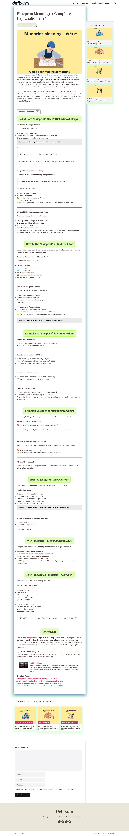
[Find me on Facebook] (59, 821)
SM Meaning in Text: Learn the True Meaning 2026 (24, 727)
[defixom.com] (20, 3)
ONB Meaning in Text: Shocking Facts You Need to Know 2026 (48, 728)
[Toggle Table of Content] (37, 111)
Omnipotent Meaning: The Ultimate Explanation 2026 (37, 679)
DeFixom (22, 833)
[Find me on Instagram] (66, 821)
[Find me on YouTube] (69, 821)
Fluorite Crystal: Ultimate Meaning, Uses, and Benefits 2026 (40, 686)
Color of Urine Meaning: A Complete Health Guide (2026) (39, 683)
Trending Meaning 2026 (100, 3)
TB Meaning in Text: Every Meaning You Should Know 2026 (70, 728)
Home (75, 3)
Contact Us (96, 833)
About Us (84, 3)
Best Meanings (44, 722)
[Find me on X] (62, 821)
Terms (112, 833)
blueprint (30, 638)
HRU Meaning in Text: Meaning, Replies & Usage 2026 (98, 100)
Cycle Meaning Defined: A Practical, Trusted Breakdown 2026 (40, 681)
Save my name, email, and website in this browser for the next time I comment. (46, 789)
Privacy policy (105, 833)
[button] (115, 3)
